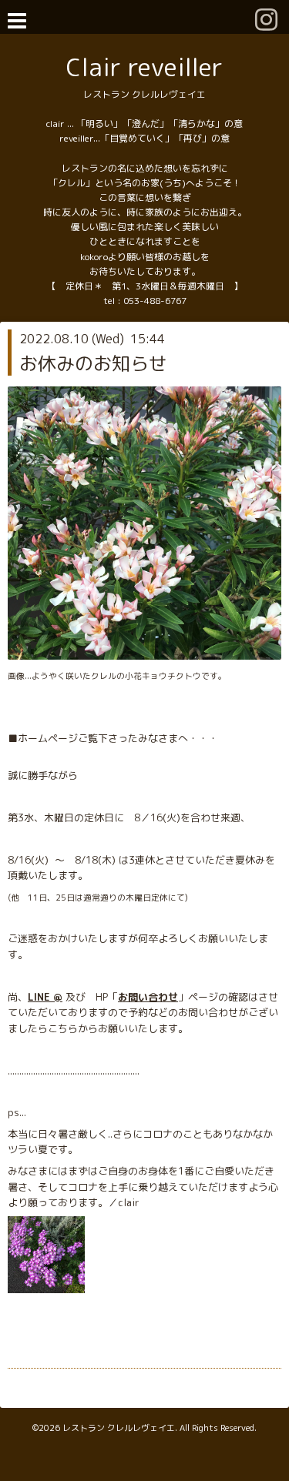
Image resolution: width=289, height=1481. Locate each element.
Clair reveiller (144, 66)
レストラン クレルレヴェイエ (118, 1428)
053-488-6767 (155, 300)
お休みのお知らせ (93, 363)
